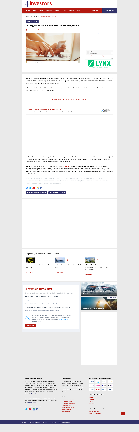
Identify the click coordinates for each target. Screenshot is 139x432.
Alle (93, 10)
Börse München (67, 409)
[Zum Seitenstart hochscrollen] (123, 413)
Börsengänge (49, 10)
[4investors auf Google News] (37, 188)
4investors (27, 16)
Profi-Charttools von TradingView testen (99, 56)
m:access (64, 10)
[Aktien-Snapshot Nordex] (91, 389)
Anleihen (41, 10)
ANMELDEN (30, 325)
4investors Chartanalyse (69, 403)
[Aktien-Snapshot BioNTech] (104, 381)
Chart (65, 166)
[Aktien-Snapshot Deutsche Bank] (91, 385)
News (69, 166)
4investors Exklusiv (68, 401)
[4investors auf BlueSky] (27, 188)
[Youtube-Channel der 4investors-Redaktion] (33, 188)
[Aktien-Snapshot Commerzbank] (110, 381)
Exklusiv (28, 10)
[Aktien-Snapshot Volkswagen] (110, 389)
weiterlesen (29, 272)
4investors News (67, 405)
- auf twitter (50, 30)
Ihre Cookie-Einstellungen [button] (65, 422)
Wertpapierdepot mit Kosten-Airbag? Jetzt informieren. (69, 99)
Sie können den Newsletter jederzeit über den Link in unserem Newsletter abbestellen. (42, 311)
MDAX (92, 399)
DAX (91, 397)
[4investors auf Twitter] (30, 188)
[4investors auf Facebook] (41, 188)
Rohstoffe (71, 10)
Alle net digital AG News (36, 193)
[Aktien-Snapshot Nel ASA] (110, 385)
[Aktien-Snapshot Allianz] (91, 381)
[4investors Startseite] (38, 4)
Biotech (78, 10)
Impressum (45, 422)
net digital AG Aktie (57, 193)
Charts (57, 10)
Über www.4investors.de (34, 422)
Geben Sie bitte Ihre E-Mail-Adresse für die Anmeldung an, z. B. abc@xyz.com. (43, 303)
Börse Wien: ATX (94, 411)
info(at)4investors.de (32, 402)
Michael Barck (45, 30)
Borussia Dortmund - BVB (45, 259)
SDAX (92, 401)
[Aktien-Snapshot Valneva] (104, 389)
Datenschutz (53, 422)
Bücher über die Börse (68, 399)
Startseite (24, 422)
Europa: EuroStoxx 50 (95, 413)
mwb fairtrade (66, 411)
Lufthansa (71, 259)
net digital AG (36, 16)
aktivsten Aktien (65, 387)
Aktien (34, 10)
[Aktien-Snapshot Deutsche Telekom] (97, 385)
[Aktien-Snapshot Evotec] (104, 385)
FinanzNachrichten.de (68, 407)
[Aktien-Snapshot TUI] (97, 389)
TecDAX (92, 403)
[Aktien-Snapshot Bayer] (97, 381)
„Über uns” (33, 394)
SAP (99, 259)
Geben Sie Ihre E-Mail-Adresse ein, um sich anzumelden (42, 296)
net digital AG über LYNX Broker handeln (99, 67)
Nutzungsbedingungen (64, 319)
